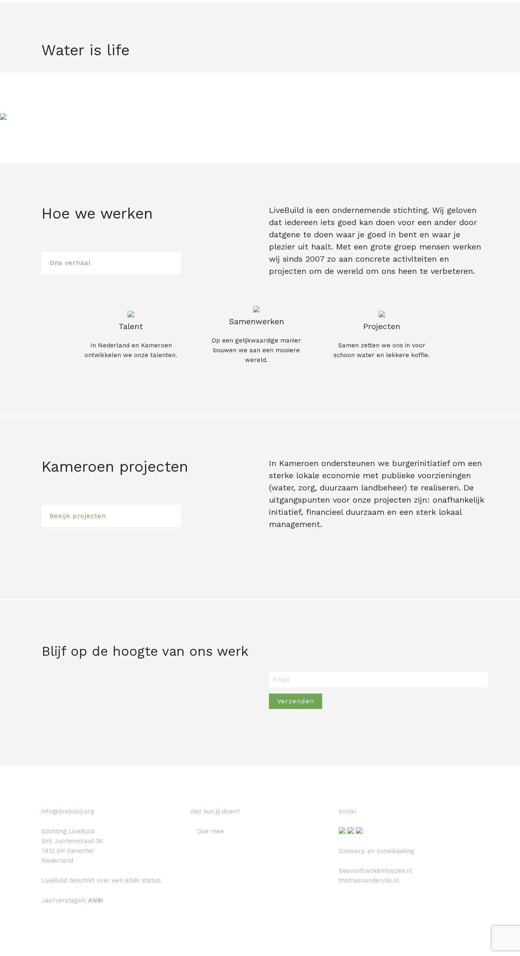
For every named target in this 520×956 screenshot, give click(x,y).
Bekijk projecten (78, 516)
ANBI (95, 900)
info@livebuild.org (67, 811)
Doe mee (210, 831)
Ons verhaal (70, 263)
